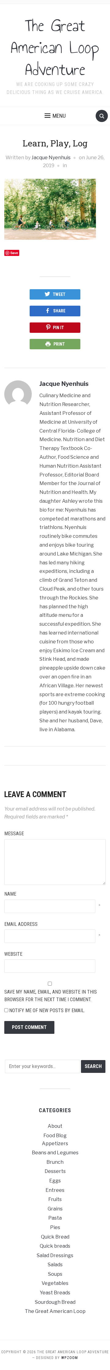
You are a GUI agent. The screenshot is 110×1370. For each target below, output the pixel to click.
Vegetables (55, 1283)
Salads (55, 1265)
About (55, 1126)
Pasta (55, 1218)
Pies (55, 1227)
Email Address (21, 924)
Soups (55, 1274)
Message (14, 833)
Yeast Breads (55, 1293)
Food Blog (55, 1135)
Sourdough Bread (55, 1302)
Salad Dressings (55, 1255)
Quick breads (55, 1246)
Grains (55, 1209)
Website (13, 954)
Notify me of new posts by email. (47, 1010)
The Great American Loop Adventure (55, 48)
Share (59, 310)
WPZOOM (69, 1358)
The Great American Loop (55, 1311)
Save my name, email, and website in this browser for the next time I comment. (50, 996)
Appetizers (55, 1143)
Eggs (55, 1181)
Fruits (55, 1199)
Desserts (55, 1171)
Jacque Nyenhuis (51, 157)
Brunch (55, 1162)
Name (10, 894)
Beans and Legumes (55, 1153)
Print (59, 344)
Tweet (59, 294)
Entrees (55, 1190)
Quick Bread (55, 1237)
